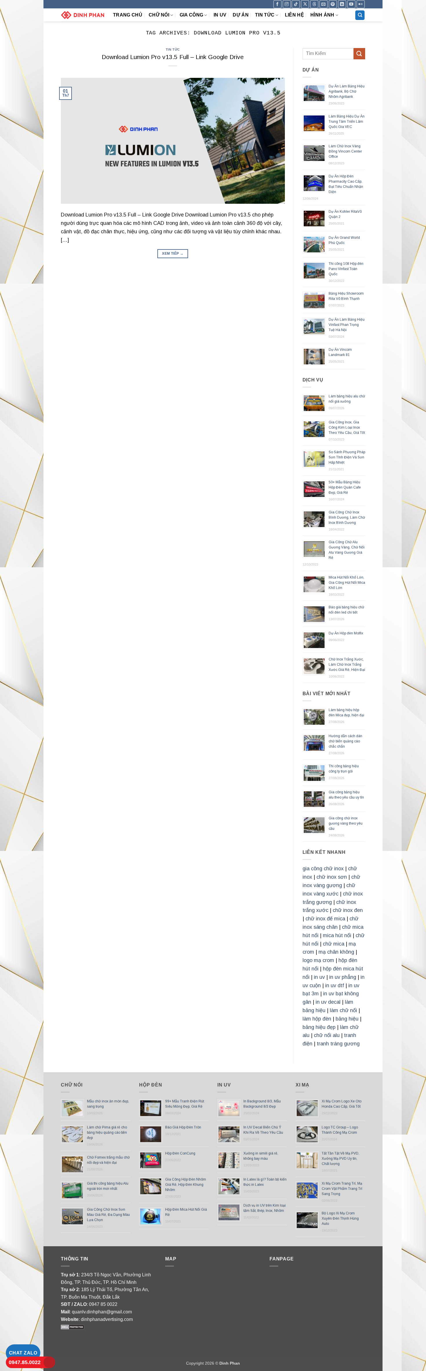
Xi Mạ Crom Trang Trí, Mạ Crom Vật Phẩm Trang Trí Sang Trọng (342, 1188)
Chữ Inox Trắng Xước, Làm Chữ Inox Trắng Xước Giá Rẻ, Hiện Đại (347, 664)
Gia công (191, 14)
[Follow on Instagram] (287, 4)
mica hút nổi (337, 935)
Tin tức (264, 14)
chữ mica (333, 944)
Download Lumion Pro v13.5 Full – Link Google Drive (173, 57)
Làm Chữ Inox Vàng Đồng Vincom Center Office (345, 151)
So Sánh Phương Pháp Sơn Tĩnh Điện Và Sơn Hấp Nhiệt (347, 457)
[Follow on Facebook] (277, 4)
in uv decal (328, 1002)
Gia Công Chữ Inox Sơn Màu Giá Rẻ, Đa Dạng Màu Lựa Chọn (108, 1214)
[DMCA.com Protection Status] (72, 1326)
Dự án (241, 14)
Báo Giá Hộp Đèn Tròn (183, 1127)
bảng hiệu (347, 1019)
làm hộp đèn (317, 1019)
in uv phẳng (342, 977)
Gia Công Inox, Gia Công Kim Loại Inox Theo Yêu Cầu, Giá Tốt (347, 427)
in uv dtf (334, 985)
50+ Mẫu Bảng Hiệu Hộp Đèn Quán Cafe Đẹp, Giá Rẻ (345, 487)
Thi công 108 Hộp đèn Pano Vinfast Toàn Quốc (346, 269)
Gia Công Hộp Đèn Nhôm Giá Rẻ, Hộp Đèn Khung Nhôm (185, 1184)
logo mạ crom (318, 960)
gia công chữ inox (323, 868)
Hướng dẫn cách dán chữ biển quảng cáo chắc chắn (345, 741)
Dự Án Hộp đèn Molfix (346, 633)
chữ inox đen (348, 910)
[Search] (360, 15)
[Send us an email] (323, 4)
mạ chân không (336, 952)
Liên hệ (294, 14)
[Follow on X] (305, 4)
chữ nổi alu (327, 1035)
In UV (220, 14)
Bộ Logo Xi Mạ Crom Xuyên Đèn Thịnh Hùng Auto (340, 1218)
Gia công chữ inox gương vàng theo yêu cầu (346, 823)
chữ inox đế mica (325, 919)
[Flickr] (360, 4)
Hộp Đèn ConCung (180, 1153)
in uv (319, 977)
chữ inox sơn (331, 877)
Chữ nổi (159, 14)
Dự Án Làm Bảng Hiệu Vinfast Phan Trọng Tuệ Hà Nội (347, 324)
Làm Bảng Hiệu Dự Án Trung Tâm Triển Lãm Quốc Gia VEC (347, 121)
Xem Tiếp (172, 254)
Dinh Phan (229, 1363)
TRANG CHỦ (127, 14)
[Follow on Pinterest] (333, 4)
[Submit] (359, 53)
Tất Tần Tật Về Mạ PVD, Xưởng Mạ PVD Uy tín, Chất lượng (340, 1158)
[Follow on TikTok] (296, 4)
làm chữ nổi (343, 1010)
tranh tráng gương (338, 1044)
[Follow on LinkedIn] (342, 4)
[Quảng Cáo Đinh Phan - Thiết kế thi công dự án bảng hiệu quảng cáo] (82, 14)
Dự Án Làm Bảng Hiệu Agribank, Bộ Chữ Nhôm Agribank (347, 91)
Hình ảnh (322, 14)
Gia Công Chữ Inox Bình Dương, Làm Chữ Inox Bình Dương (347, 517)
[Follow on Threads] (314, 4)
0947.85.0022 (25, 1362)
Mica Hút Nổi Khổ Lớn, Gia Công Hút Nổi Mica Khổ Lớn (347, 582)
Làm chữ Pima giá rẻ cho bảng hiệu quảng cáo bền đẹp (107, 1132)
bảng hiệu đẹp (319, 1027)
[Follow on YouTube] (351, 4)
